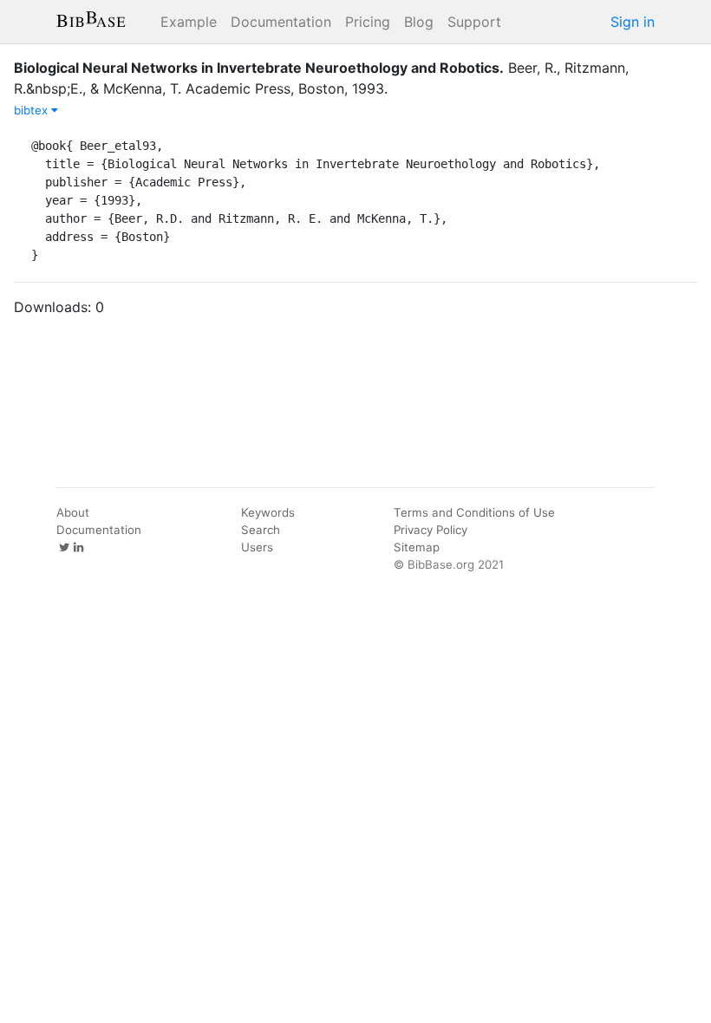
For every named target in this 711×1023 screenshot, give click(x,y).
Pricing (367, 21)
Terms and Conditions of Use (474, 512)
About (72, 512)
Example (188, 21)
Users (257, 547)
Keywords (268, 512)
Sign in (632, 21)
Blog (419, 21)
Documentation (281, 21)
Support (474, 21)
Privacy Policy (430, 530)
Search (260, 530)
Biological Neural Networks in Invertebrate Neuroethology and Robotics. (259, 67)
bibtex (32, 110)
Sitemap (417, 547)
